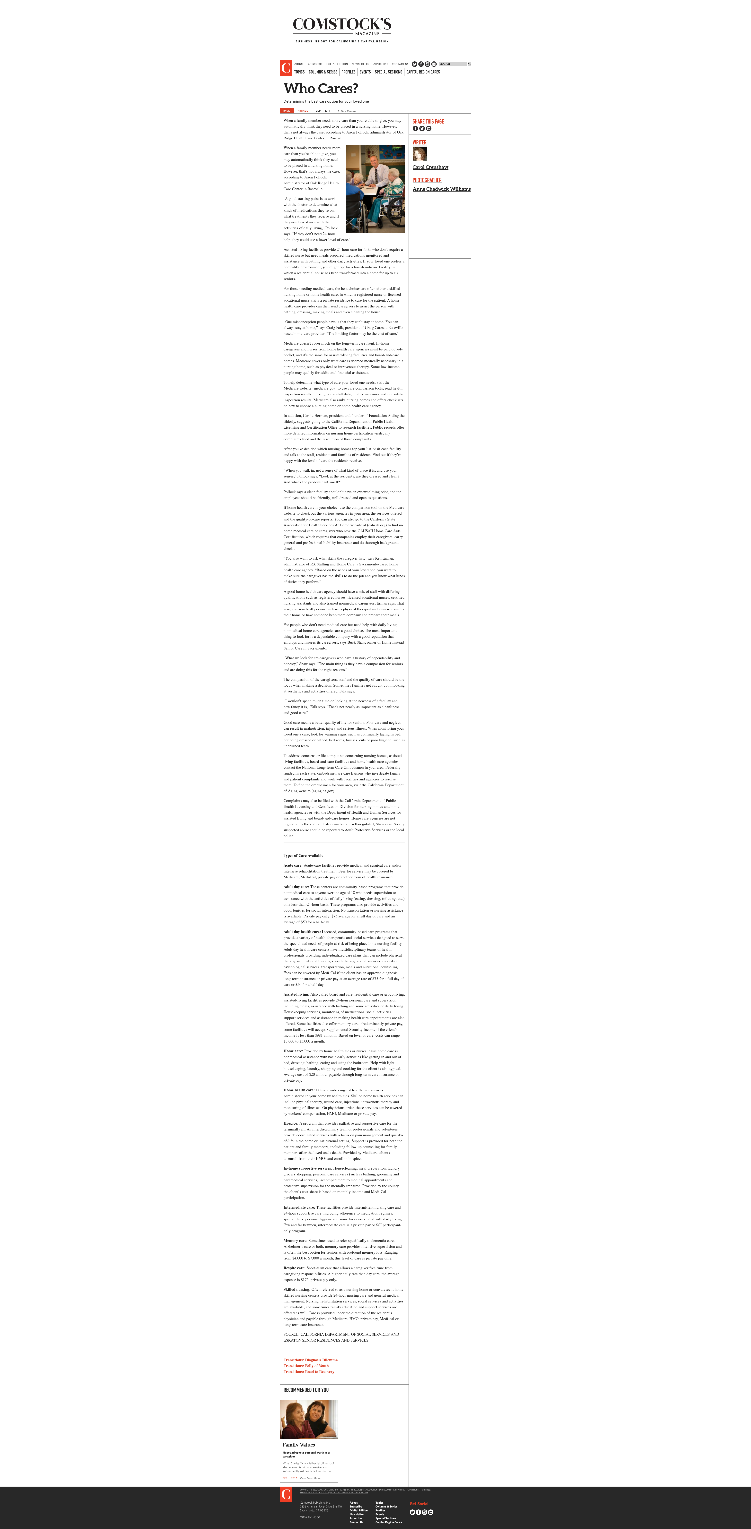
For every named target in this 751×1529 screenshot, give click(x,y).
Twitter (414, 64)
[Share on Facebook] (415, 128)
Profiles (348, 72)
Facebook (421, 64)
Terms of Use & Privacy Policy (314, 1492)
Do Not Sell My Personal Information (349, 1492)
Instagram (427, 64)
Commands (3, 1526)
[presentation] (286, 68)
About (299, 64)
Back (286, 110)
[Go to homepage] (342, 30)
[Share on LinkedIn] (428, 128)
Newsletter (360, 64)
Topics (299, 72)
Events (365, 72)
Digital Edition (337, 64)
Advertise (380, 64)
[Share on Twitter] (422, 128)
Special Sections (388, 72)
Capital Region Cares (423, 72)
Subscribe (315, 64)
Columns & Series (323, 72)
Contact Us (400, 64)
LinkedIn (434, 64)
